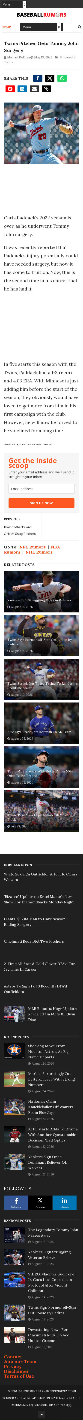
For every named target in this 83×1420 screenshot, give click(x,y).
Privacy (13, 1366)
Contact (13, 1356)
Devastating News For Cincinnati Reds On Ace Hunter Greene (48, 1335)
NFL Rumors (33, 547)
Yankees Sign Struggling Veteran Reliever (39, 600)
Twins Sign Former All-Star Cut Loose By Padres (39, 642)
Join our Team (20, 1361)
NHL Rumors (39, 552)
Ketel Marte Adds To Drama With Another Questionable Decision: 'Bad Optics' (53, 1134)
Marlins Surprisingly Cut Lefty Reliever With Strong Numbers (51, 1079)
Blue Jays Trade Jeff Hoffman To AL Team (39, 732)
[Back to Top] (41, 1414)
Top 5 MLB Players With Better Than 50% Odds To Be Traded (40, 773)
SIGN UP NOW (41, 503)
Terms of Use (19, 1376)
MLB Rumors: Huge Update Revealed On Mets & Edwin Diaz (52, 1014)
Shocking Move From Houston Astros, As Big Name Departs (48, 1051)
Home (6, 27)
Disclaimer (16, 1371)
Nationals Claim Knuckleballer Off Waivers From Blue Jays (51, 1107)
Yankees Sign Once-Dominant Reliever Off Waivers (48, 1162)
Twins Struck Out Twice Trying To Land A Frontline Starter (39, 685)
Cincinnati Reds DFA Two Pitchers (34, 941)
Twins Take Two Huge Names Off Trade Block (38, 817)
